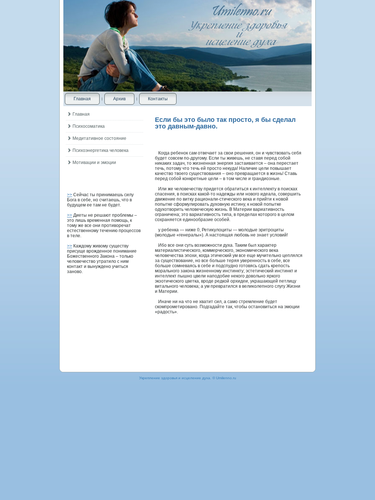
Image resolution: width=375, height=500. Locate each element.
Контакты (158, 98)
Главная (82, 98)
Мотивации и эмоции (94, 162)
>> (69, 194)
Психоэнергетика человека (101, 150)
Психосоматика (89, 126)
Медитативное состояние (99, 138)
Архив (119, 98)
